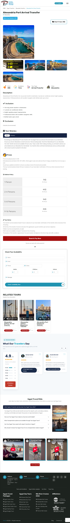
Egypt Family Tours (8, 501)
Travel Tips (51, 489)
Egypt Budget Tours (9, 511)
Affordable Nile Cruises (42, 499)
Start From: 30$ (59, 22)
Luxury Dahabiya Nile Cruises (41, 507)
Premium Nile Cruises (42, 511)
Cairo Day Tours (24, 502)
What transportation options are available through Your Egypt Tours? (22, 420)
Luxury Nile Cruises (41, 504)
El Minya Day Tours (25, 509)
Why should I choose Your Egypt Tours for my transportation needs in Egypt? (24, 427)
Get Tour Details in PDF (11, 18)
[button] (62, 348)
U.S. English (58, 3)
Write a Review (10, 384)
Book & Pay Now (35, 238)
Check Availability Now (14, 284)
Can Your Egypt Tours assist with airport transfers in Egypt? (19, 424)
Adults (15, 269)
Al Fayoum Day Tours (25, 497)
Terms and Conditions (21, 489)
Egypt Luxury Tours (9, 499)
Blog (52, 520)
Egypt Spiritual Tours (9, 509)
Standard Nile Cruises (42, 501)
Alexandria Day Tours (25, 499)
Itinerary (10, 135)
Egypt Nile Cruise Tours (9, 504)
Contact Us (59, 520)
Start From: (12, 318)
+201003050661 (44, 478)
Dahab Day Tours (24, 504)
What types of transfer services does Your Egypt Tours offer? (20, 407)
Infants (55, 269)
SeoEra (4, 520)
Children (35, 269)
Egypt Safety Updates (34, 489)
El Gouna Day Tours (25, 506)
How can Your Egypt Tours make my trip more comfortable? (19, 417)
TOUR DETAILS (8, 330)
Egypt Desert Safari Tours (10, 506)
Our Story (44, 489)
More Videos (34, 464)
